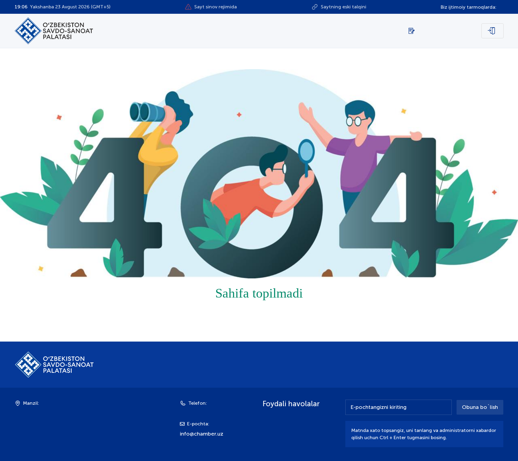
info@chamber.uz (201, 433)
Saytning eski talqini (343, 7)
